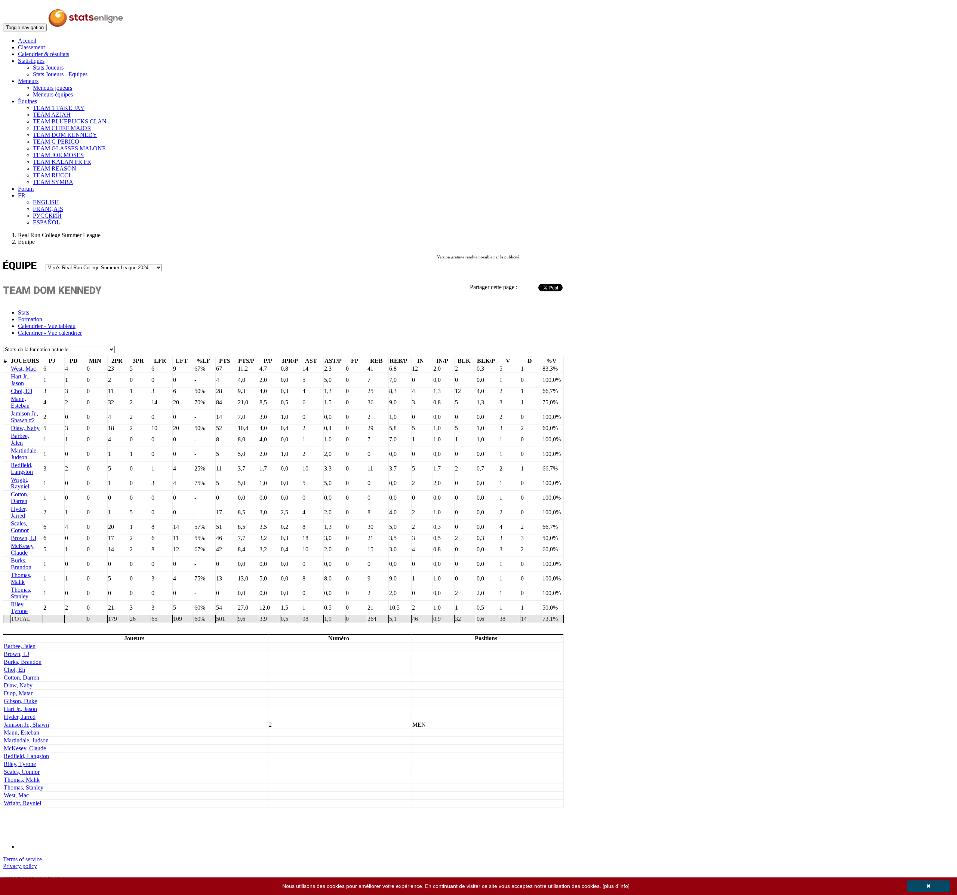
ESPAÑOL (46, 222)
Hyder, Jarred (19, 512)
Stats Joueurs (48, 67)
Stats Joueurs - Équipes (60, 74)
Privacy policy (20, 866)
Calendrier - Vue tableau (47, 326)
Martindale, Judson (24, 453)
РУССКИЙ (47, 215)
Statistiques (31, 61)
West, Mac (23, 368)
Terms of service (22, 859)
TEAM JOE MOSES (58, 155)
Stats (23, 312)
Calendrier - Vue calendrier (50, 333)
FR (21, 195)
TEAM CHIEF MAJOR (62, 128)
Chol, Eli (21, 391)
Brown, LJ (23, 538)
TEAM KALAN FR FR (62, 162)
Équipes (27, 101)
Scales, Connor (20, 526)
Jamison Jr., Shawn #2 (24, 416)
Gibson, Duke (20, 701)
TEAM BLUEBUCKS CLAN (70, 121)
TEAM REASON (54, 168)
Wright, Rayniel (20, 483)
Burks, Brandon (21, 563)
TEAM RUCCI (51, 175)
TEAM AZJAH (52, 114)
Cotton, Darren (19, 497)
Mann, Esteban (20, 402)
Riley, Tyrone (19, 607)
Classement (31, 47)
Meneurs (28, 81)
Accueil (27, 40)
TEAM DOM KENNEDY (65, 135)
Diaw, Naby (25, 428)
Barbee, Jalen (20, 439)
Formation (30, 319)
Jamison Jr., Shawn (26, 724)
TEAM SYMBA (53, 182)
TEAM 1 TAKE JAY (58, 108)
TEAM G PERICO (56, 141)
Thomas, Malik (21, 578)
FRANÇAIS (48, 209)
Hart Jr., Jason (20, 379)
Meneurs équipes (53, 94)
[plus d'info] (616, 886)
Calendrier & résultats (43, 54)
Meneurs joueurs (52, 88)
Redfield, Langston (22, 468)
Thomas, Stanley (21, 593)
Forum (26, 189)
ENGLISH (46, 202)
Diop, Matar (18, 693)
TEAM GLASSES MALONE (69, 148)
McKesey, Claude (23, 549)
